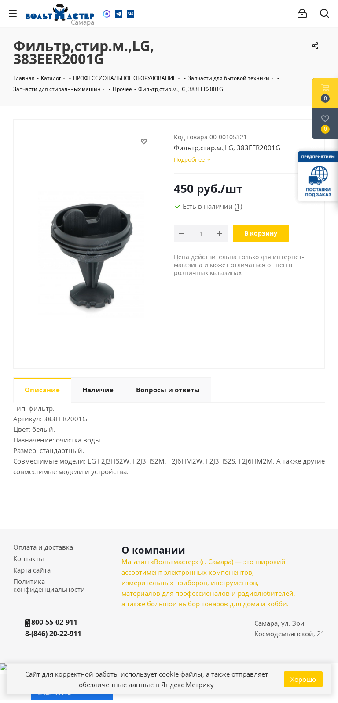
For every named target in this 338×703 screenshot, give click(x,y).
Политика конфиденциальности (49, 585)
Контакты (28, 558)
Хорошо (303, 679)
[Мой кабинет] (302, 13)
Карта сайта (32, 569)
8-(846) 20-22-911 (53, 633)
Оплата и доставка (43, 547)
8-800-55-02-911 (51, 622)
